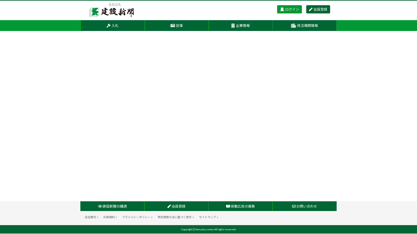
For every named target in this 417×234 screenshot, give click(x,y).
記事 (179, 25)
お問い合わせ (306, 206)
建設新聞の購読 (114, 206)
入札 (115, 25)
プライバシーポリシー (136, 217)
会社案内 (90, 217)
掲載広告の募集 (242, 206)
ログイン (292, 9)
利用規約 (109, 217)
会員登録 (320, 9)
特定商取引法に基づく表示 (175, 217)
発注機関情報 (307, 25)
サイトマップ (207, 217)
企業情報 (243, 25)
